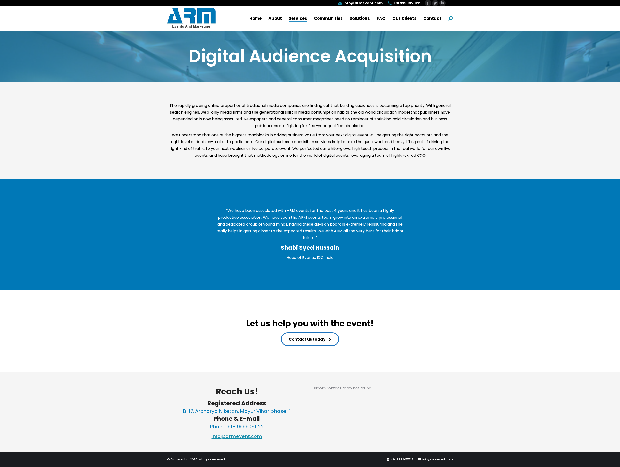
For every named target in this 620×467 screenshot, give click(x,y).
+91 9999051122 (407, 3)
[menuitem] (255, 18)
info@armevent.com (363, 3)
